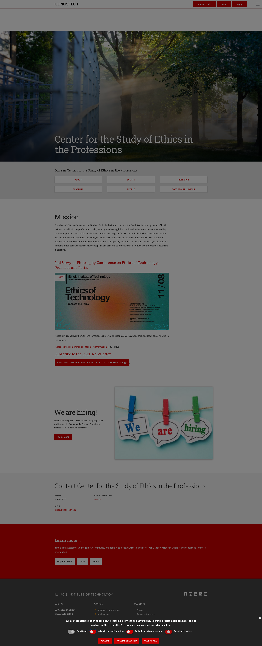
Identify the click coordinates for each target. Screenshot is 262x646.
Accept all (150, 640)
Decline (105, 640)
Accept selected (127, 640)
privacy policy (162, 625)
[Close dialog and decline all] (260, 618)
